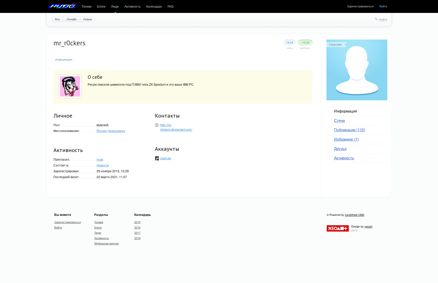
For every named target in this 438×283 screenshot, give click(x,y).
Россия (102, 130)
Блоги (101, 6)
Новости (103, 165)
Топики (87, 6)
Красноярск (116, 130)
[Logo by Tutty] (63, 6)
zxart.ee (165, 158)
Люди (115, 6)
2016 (137, 227)
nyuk (100, 159)
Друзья (340, 148)
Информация (345, 111)
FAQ (170, 6)
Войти (383, 6)
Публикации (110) (349, 129)
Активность (132, 6)
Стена (339, 120)
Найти (383, 19)
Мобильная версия (106, 243)
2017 (137, 233)
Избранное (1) (346, 139)
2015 (137, 222)
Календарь (154, 6)
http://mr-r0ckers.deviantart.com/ (176, 127)
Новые (87, 19)
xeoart (368, 226)
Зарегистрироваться (360, 6)
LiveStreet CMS (354, 215)
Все (57, 19)
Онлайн (72, 19)
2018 (137, 238)
